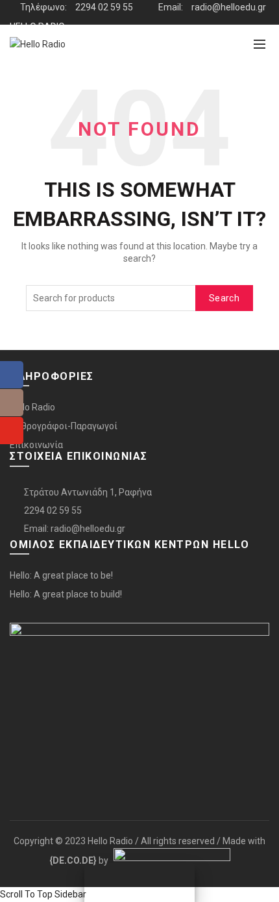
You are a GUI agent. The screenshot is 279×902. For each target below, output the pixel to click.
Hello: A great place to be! (61, 575)
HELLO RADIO (37, 26)
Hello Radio (32, 407)
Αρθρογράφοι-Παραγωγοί (63, 426)
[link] (73, 860)
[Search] (231, 44)
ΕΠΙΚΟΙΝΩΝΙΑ (36, 76)
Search (224, 298)
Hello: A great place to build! (66, 594)
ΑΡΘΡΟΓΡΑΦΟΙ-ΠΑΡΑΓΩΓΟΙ (66, 51)
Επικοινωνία (36, 445)
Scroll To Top (26, 894)
